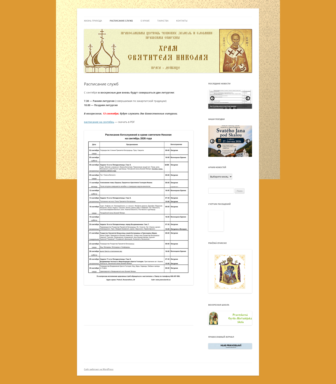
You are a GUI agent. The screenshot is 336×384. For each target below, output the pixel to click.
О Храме (145, 20)
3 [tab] (232, 108)
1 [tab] (224, 108)
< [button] (212, 98)
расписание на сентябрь (99, 122)
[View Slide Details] (230, 99)
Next (248, 141)
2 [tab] (228, 108)
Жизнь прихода (93, 20)
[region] (230, 99)
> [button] (247, 98)
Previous (212, 141)
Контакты (181, 20)
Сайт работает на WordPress (98, 369)
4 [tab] (236, 108)
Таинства (163, 20)
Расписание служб (121, 20)
